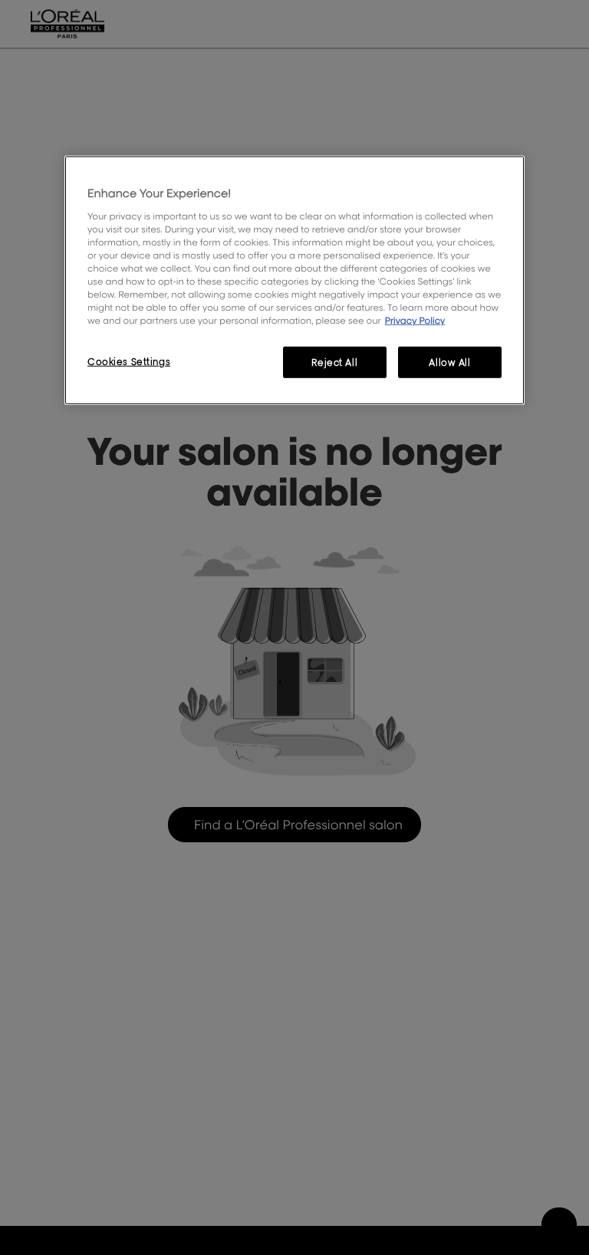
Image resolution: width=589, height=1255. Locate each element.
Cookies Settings (128, 361)
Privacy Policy (415, 320)
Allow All (449, 361)
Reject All (334, 361)
